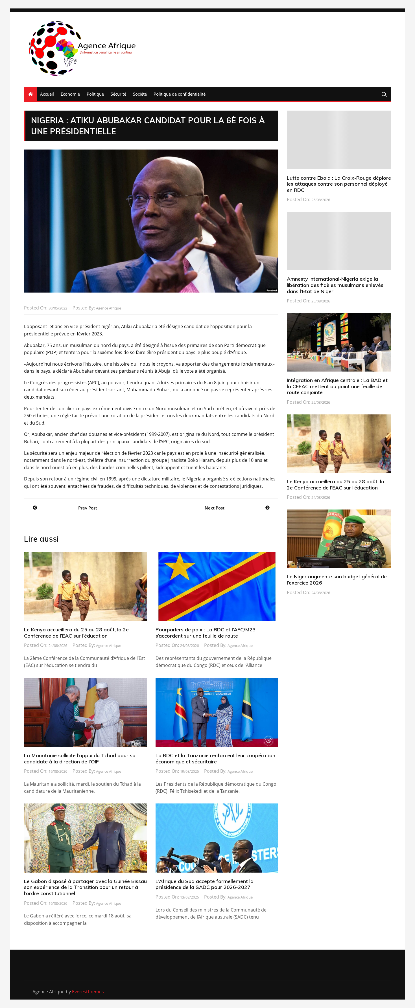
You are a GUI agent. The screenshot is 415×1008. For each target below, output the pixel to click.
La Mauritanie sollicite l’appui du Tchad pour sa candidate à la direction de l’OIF (80, 758)
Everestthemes (88, 992)
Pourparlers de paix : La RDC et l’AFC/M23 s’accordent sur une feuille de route (206, 632)
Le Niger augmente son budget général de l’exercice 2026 (337, 579)
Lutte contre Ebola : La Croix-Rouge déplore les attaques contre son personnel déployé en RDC (339, 184)
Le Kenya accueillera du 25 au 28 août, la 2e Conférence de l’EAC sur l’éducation (76, 632)
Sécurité (118, 94)
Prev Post (87, 508)
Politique (95, 94)
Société (140, 94)
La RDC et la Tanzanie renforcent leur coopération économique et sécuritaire (215, 758)
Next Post (214, 508)
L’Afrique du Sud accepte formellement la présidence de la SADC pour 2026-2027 (205, 884)
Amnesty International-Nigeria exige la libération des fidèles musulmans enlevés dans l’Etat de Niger (335, 285)
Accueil (47, 94)
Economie (70, 94)
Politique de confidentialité (180, 94)
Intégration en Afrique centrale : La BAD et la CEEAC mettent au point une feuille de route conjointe (337, 386)
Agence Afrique (108, 308)
